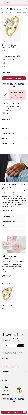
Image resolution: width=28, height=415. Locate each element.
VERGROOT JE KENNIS (7, 376)
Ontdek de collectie (7, 210)
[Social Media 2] (7, 366)
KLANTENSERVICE (6, 371)
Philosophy (5, 41)
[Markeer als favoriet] (24, 43)
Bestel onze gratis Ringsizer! (16, 92)
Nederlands (5, 394)
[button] (3, 8)
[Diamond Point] (14, 9)
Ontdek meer (6, 275)
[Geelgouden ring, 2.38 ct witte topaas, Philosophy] (7, 294)
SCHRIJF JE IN (21, 345)
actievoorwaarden (13, 353)
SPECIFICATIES (5, 124)
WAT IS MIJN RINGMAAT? (8, 143)
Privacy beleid (4, 406)
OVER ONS (4, 380)
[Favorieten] (24, 8)
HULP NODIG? (5, 358)
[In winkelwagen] (12, 302)
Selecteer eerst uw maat (14, 78)
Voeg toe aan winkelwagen (16, 97)
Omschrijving (6, 119)
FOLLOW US (4, 363)
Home (3, 12)
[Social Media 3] (12, 366)
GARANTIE (4, 138)
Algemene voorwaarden (14, 406)
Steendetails (5, 129)
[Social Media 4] (17, 366)
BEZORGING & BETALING (8, 133)
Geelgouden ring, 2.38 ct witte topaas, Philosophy (7, 306)
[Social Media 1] (3, 366)
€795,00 (2, 308)
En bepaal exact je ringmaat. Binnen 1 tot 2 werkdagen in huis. (18, 94)
